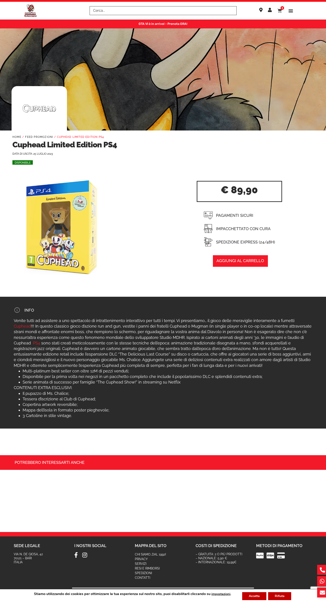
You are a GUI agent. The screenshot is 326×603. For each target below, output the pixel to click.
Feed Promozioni (39, 136)
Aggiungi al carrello (240, 260)
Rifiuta (280, 596)
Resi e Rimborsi (147, 568)
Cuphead (22, 326)
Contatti (142, 577)
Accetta (254, 596)
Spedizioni (143, 573)
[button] (291, 10)
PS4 (36, 343)
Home (16, 136)
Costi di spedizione (216, 545)
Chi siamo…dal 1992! (150, 554)
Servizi (140, 563)
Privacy (141, 559)
